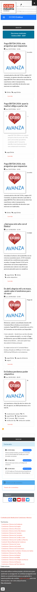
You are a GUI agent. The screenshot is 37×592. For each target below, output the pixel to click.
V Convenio (20, 418)
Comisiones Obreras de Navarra (11, 562)
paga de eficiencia (22, 358)
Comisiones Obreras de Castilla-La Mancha (14, 540)
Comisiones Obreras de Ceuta (10, 544)
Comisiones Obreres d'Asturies (11, 528)
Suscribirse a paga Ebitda (3, 429)
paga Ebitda (17, 92)
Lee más (10, 96)
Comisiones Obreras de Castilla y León (13, 537)
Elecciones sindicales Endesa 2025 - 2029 (18, 34)
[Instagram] (23, 499)
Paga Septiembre (22, 416)
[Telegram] (27, 499)
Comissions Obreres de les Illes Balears (13, 531)
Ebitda (9, 92)
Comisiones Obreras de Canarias (11, 533)
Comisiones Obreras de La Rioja (11, 553)
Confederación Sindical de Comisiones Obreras (16, 517)
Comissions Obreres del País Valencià (12, 564)
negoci (9, 360)
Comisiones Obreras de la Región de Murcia (14, 559)
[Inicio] (8, 8)
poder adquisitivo (12, 277)
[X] (14, 499)
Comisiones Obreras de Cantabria (11, 535)
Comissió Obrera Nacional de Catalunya (13, 542)
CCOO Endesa (16, 17)
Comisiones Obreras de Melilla (10, 557)
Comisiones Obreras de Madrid (10, 555)
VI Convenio (10, 418)
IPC (23, 414)
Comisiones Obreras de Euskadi (11, 546)
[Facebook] (10, 499)
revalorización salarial (13, 414)
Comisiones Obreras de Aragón (11, 526)
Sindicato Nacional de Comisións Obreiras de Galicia (17, 551)
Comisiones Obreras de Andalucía (11, 524)
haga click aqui (25, 578)
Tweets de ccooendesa (11, 487)
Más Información (6, 583)
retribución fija (11, 420)
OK (3, 589)
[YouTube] (18, 499)
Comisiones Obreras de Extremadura (12, 548)
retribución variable (24, 420)
